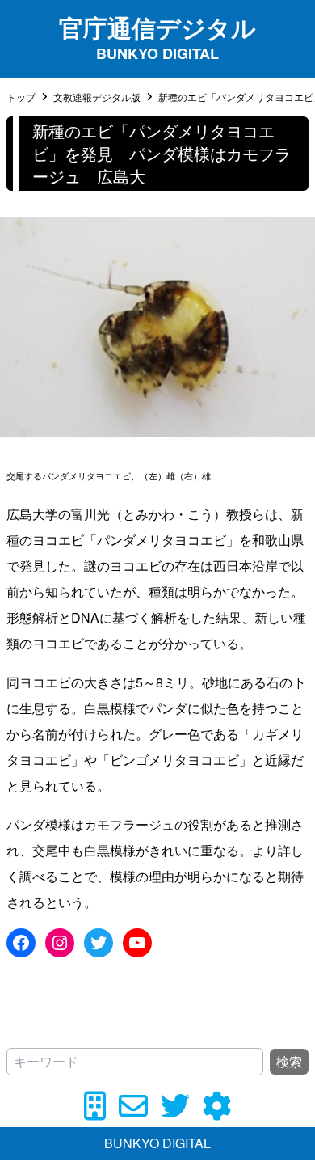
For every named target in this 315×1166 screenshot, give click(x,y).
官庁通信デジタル (157, 27)
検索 (289, 1061)
